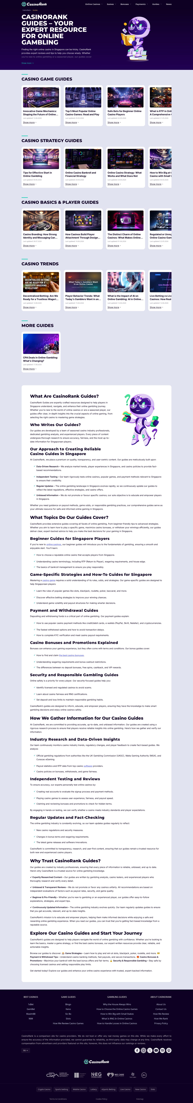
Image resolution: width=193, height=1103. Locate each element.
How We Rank (161, 1018)
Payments (140, 4)
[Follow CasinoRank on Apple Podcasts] (168, 1050)
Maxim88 (30, 1013)
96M (31, 1018)
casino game (48, 580)
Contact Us (161, 1009)
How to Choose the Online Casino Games (117, 1009)
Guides (155, 4)
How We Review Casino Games (68, 1023)
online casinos (53, 544)
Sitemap (139, 1099)
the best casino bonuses (71, 655)
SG (24, 1050)
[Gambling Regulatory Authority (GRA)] (57, 1075)
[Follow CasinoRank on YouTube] (156, 1050)
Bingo (68, 1004)
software (88, 766)
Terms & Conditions (58, 1099)
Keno (68, 1009)
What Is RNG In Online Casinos (117, 1018)
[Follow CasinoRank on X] (149, 1050)
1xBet (31, 1004)
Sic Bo (68, 1013)
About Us (161, 1004)
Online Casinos (92, 4)
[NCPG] (96, 1075)
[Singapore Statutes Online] (80, 1075)
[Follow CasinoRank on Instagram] (143, 1050)
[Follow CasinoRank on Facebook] (137, 1050)
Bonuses (125, 4)
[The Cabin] (133, 1075)
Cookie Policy (101, 1099)
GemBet (31, 1009)
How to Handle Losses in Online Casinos (117, 1023)
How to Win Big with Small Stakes (117, 1013)
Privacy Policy (161, 1023)
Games (110, 4)
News (168, 4)
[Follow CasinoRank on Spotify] (162, 1050)
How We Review (161, 1013)
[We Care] (115, 1075)
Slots (68, 1018)
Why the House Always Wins (117, 1004)
